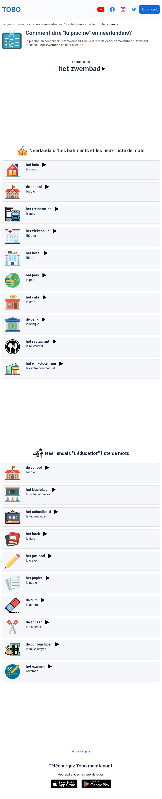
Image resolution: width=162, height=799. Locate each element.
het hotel (33, 253)
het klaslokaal (37, 489)
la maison (32, 169)
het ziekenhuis (38, 231)
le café (30, 302)
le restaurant (34, 346)
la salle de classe (38, 494)
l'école (30, 191)
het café (32, 297)
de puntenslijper (39, 644)
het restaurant (37, 341)
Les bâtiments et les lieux (82, 24)
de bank (32, 319)
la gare (30, 213)
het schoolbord (38, 512)
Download (149, 9)
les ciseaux (34, 627)
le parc (30, 280)
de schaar (34, 622)
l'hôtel (30, 258)
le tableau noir (35, 516)
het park (32, 275)
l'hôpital (31, 236)
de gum (32, 600)
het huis (32, 165)
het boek (33, 534)
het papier (34, 578)
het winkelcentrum (41, 363)
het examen (35, 666)
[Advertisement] (81, 106)
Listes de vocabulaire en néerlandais (39, 24)
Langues (7, 24)
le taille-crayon (36, 649)
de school (34, 187)
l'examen (32, 671)
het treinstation (39, 209)
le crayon (32, 560)
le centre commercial (40, 368)
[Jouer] (103, 69)
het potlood (35, 556)
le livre (30, 538)
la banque (32, 324)
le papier (32, 583)
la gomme (33, 605)
